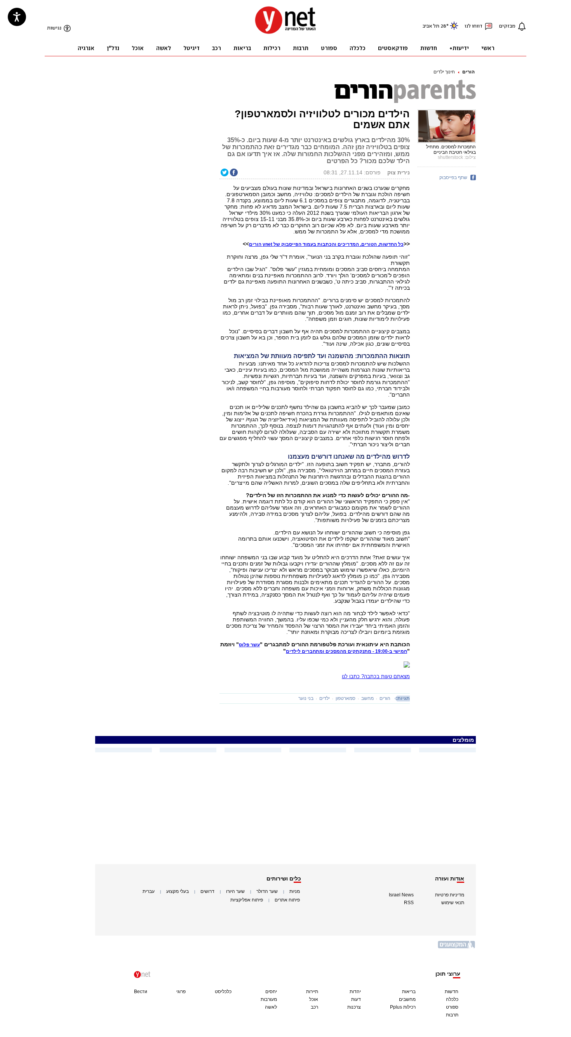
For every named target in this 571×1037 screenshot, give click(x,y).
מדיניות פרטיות (449, 895)
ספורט (452, 1007)
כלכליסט (223, 991)
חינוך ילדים (444, 72)
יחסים (271, 991)
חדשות (451, 991)
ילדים (324, 698)
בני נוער (305, 698)
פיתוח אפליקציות (246, 900)
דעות (356, 999)
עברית (149, 891)
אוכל (313, 999)
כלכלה (452, 999)
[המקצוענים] (457, 947)
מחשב (367, 698)
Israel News (401, 895)
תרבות (452, 1015)
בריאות (409, 991)
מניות (294, 891)
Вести (140, 991)
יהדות (355, 991)
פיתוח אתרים (287, 900)
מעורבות (269, 999)
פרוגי (181, 991)
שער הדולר (267, 891)
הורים (468, 72)
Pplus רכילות (403, 1007)
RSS (409, 902)
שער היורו (235, 891)
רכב (314, 1007)
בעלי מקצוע (177, 891)
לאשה (271, 1007)
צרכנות (354, 1007)
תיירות (312, 991)
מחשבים (407, 999)
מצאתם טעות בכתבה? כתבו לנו (376, 676)
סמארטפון (345, 698)
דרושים (207, 891)
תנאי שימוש (452, 902)
